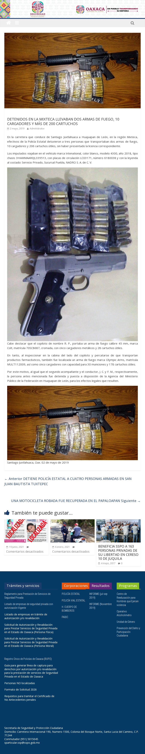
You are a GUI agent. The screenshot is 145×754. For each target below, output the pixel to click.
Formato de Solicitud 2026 (20, 689)
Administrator (37, 128)
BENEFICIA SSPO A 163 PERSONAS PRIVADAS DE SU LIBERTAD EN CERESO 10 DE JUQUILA (118, 552)
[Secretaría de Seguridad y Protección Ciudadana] (8, 23)
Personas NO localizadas (19, 683)
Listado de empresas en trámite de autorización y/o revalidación (25, 616)
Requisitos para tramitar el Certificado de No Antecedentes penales (29, 698)
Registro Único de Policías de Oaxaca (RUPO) (28, 658)
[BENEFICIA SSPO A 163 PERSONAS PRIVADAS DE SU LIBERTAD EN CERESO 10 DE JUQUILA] (118, 521)
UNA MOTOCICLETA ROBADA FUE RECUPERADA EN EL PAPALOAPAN (76, 500)
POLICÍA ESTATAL (71, 593)
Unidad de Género (126, 621)
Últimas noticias (17, 113)
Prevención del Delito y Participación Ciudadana (128, 632)
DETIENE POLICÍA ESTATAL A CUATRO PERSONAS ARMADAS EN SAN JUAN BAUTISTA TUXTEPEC (68, 481)
